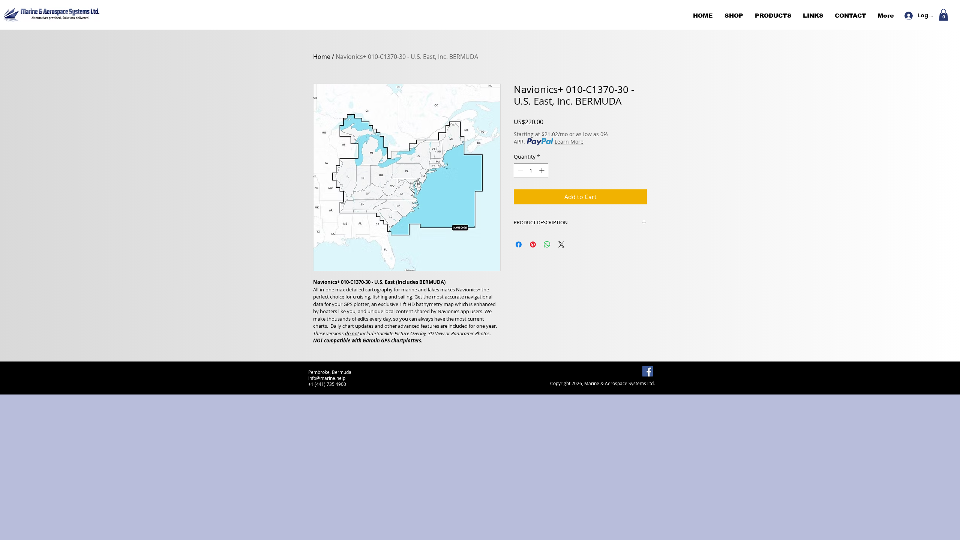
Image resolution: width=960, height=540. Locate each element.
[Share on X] (561, 244)
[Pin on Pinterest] (532, 244)
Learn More (569, 141)
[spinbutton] (531, 170)
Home (321, 56)
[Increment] (542, 170)
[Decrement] (519, 170)
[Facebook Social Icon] (647, 371)
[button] (943, 15)
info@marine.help (326, 378)
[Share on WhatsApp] (547, 244)
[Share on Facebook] (518, 244)
